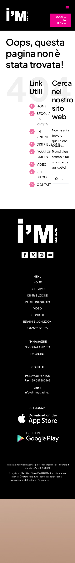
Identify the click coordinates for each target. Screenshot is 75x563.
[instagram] (41, 255)
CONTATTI (44, 185)
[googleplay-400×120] (37, 431)
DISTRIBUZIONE (48, 144)
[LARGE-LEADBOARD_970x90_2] (17, 9)
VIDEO (42, 164)
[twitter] (33, 255)
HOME (41, 106)
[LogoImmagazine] (37, 219)
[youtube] (50, 255)
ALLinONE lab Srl (57, 480)
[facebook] (25, 255)
